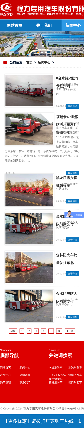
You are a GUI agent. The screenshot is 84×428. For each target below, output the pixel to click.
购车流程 (5, 382)
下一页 (69, 331)
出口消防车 (75, 382)
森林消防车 (56, 382)
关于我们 (44, 25)
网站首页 (14, 25)
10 (59, 331)
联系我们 (25, 382)
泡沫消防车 (75, 367)
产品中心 (5, 374)
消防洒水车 (75, 374)
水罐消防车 (56, 367)
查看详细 (72, 106)
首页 (29, 62)
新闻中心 (44, 62)
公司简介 (25, 374)
